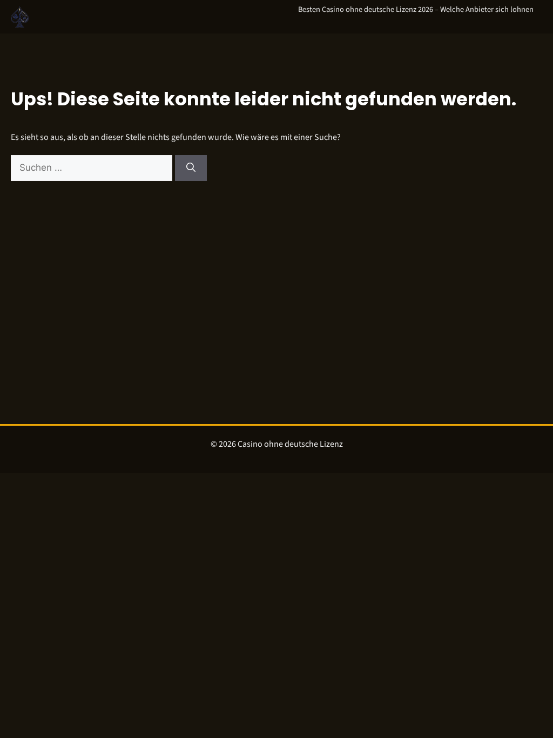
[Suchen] (191, 168)
